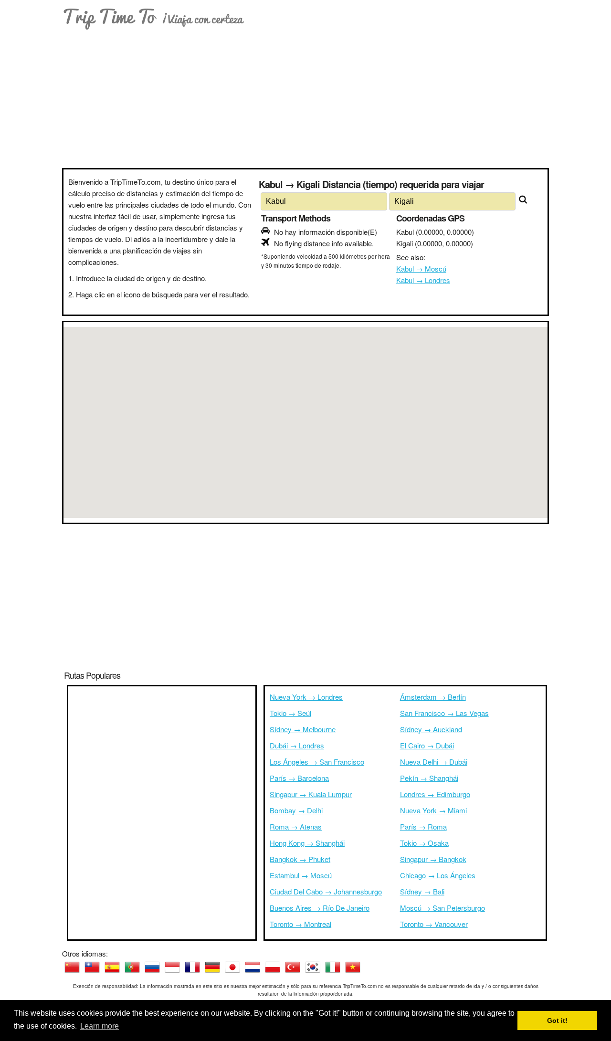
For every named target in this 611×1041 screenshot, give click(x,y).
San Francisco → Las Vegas (444, 713)
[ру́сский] (152, 967)
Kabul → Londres (423, 280)
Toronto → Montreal (300, 924)
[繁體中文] (92, 967)
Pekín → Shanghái (429, 778)
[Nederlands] (252, 967)
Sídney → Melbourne (303, 729)
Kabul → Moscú (421, 268)
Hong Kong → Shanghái (307, 843)
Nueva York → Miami (433, 810)
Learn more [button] (99, 1026)
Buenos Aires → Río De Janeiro (319, 908)
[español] (112, 967)
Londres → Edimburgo (435, 794)
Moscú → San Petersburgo (442, 908)
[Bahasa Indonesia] (172, 967)
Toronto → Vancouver (434, 924)
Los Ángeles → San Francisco (317, 762)
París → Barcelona (299, 778)
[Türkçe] (292, 967)
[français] (192, 967)
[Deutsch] (212, 967)
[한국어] (312, 967)
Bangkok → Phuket (300, 859)
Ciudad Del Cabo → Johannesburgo (326, 891)
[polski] (272, 967)
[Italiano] (332, 967)
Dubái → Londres (297, 745)
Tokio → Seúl (290, 713)
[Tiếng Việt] (352, 967)
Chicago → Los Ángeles (437, 875)
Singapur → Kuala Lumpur (311, 794)
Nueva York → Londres (306, 697)
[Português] (132, 967)
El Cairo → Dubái (427, 745)
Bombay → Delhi (296, 810)
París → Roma (423, 826)
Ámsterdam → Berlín (433, 697)
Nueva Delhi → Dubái (433, 762)
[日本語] (232, 967)
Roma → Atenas (296, 826)
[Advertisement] (305, 96)
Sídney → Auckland (431, 729)
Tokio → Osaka (424, 843)
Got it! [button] (557, 1020)
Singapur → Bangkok (433, 859)
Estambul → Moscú (301, 875)
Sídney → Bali (422, 891)
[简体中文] (72, 967)
